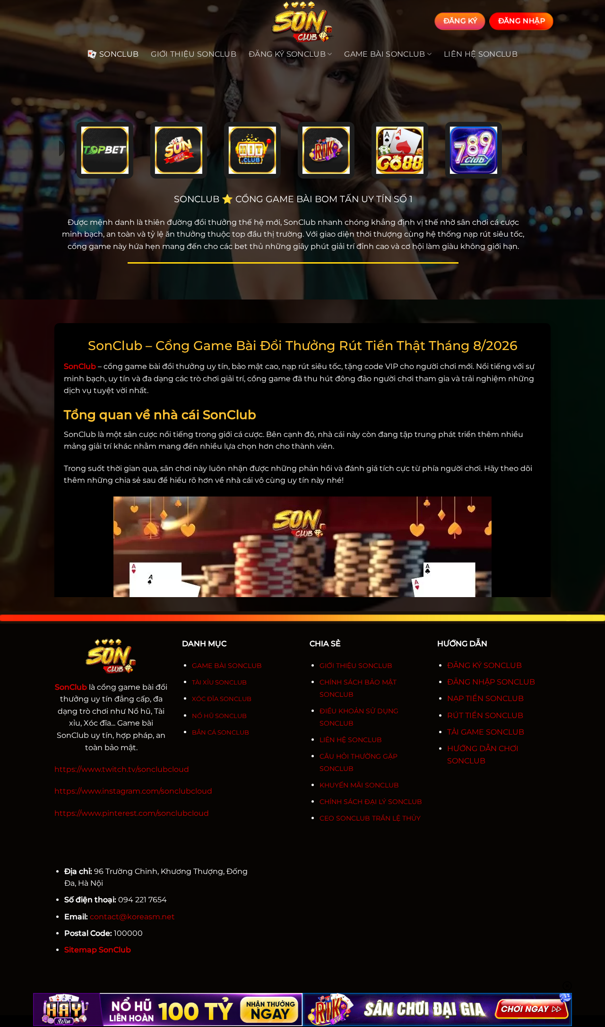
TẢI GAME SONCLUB (485, 731)
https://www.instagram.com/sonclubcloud (133, 791)
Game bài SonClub (384, 54)
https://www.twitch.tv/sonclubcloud (121, 769)
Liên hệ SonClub (481, 54)
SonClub (118, 54)
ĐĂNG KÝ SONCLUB (484, 665)
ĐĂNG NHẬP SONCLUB (491, 681)
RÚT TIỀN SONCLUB (485, 715)
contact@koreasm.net (132, 916)
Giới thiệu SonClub (193, 54)
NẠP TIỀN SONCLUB (485, 698)
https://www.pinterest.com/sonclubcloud (131, 813)
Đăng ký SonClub (287, 54)
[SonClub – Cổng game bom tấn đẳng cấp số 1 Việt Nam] (302, 21)
